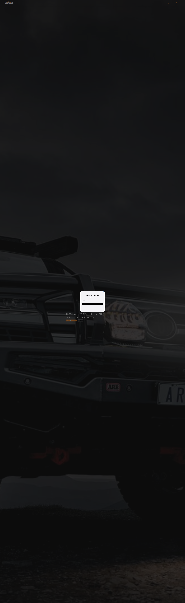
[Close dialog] (103, 292)
